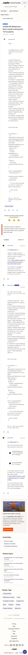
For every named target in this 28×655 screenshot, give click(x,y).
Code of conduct (8, 541)
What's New (4, 14)
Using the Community (9, 543)
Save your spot (8, 529)
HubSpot (11, 604)
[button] (24, 2)
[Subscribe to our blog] (17, 645)
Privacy (21, 652)
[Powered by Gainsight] (14, 615)
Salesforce (18, 608)
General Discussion (8, 561)
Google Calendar (7, 608)
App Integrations (14, 641)
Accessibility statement (19, 618)
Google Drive (20, 601)
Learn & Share (13, 11)
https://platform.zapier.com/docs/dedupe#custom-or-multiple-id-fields (16, 478)
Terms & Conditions (8, 618)
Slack (4, 604)
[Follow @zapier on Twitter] (20, 645)
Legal (16, 652)
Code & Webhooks (8, 18)
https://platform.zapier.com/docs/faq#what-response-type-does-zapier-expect (16, 261)
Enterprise (14, 636)
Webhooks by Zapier (8, 597)
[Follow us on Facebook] (11, 645)
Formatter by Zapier (8, 601)
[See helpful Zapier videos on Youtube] (22, 645)
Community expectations (10, 546)
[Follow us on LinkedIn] (14, 645)
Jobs (14, 633)
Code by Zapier (9, 206)
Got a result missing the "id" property (11, 575)
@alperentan (13, 249)
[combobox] (14, 6)
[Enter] (2, 6)
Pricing (14, 624)
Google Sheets (7, 593)
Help (14, 626)
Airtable (18, 604)
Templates (14, 638)
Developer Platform (14, 628)
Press (14, 631)
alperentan (11, 39)
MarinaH (9, 245)
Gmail (18, 597)
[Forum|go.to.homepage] (11, 3)
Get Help (3, 11)
